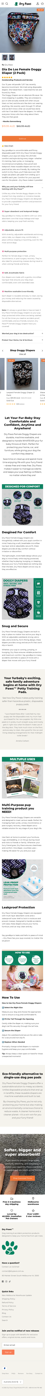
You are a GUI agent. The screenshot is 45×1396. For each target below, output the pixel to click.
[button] (7, 77)
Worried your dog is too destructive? (18, 333)
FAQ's (13, 1373)
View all (22, 354)
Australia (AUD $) (11, 1382)
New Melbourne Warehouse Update (17, 1295)
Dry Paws (9, 65)
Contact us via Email (10, 1267)
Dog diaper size (9, 132)
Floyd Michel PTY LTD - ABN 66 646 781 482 (28, 1387)
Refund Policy (8, 1302)
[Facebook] (3, 1281)
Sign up (8, 1352)
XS (5, 137)
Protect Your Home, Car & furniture (17, 340)
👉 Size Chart (7, 146)
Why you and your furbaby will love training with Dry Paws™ (17, 187)
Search (5, 1320)
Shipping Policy (8, 1299)
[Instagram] (6, 1281)
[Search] (8, 3)
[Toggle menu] (2, 3)
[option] (22, 30)
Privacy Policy (8, 1310)
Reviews (21, 1373)
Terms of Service (9, 1306)
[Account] (37, 3)
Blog (4, 1313)
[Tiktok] (10, 1281)
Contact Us (6, 1317)
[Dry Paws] (23, 3)
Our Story (29, 1373)
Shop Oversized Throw (22, 1178)
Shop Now (5, 1373)
